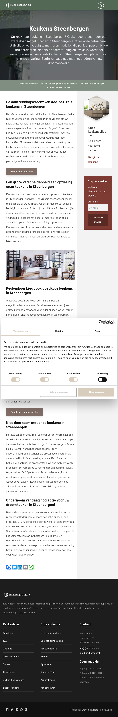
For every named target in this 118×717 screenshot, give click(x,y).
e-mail (44, 530)
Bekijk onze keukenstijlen (24, 411)
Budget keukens (11, 687)
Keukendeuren (48, 687)
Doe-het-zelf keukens (52, 640)
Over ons (7, 648)
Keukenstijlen (48, 671)
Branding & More (90, 709)
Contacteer (12, 530)
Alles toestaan (96, 392)
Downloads (9, 671)
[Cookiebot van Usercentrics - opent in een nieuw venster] (101, 322)
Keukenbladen (48, 679)
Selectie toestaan (58, 392)
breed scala (38, 194)
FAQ (5, 640)
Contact (7, 664)
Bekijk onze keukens (22, 171)
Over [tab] (97, 331)
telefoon (32, 530)
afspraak (11, 521)
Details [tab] (59, 331)
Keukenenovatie (49, 648)
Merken (44, 656)
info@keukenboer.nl (90, 652)
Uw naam (93, 201)
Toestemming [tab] (20, 331)
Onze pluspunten (11, 656)
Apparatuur (46, 664)
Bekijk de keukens (93, 159)
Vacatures (8, 632)
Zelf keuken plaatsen (13, 679)
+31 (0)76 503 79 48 (89, 648)
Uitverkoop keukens (51, 632)
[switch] (44, 379)
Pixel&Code (106, 709)
